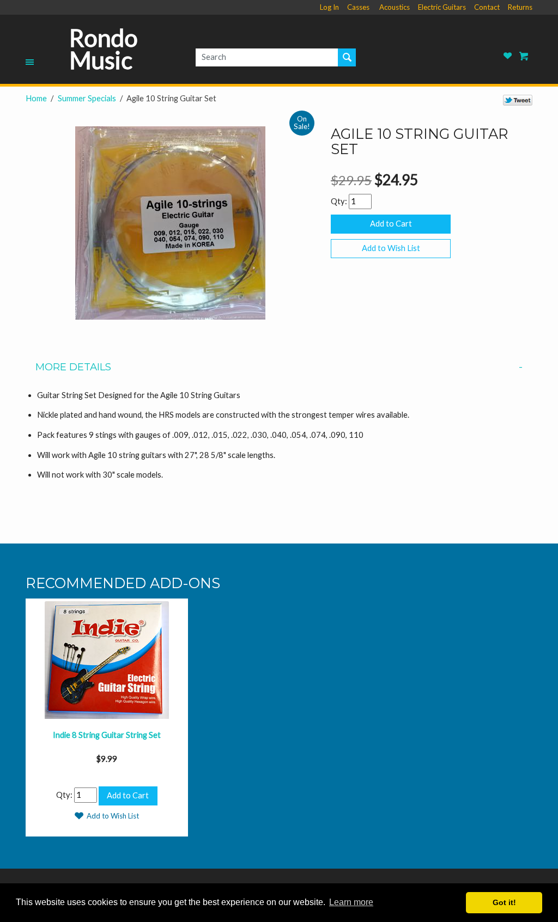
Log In (329, 7)
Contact (487, 7)
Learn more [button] (351, 902)
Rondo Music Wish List (508, 56)
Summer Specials (87, 98)
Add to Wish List (391, 248)
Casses (358, 7)
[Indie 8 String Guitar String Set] (107, 659)
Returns (520, 7)
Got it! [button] (504, 902)
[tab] (279, 367)
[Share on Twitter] (517, 100)
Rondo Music (103, 49)
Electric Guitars (442, 7)
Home (36, 98)
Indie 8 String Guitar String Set (107, 735)
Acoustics (394, 7)
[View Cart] (524, 56)
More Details (73, 367)
